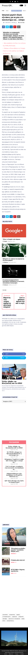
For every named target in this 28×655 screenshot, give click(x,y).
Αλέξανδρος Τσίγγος (8, 10)
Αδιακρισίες (14, 616)
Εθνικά (23, 618)
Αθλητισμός (5, 614)
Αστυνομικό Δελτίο (6, 616)
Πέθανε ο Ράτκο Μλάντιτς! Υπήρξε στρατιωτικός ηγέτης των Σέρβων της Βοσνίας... (14, 51)
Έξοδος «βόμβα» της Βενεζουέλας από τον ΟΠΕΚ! (12, 382)
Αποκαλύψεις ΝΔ (10, 620)
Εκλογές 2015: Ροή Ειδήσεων (14, 618)
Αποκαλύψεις (12, 614)
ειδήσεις (18, 614)
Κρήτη (4, 620)
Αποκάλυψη (21, 616)
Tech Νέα (22, 22)
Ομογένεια (5, 618)
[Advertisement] (14, 422)
